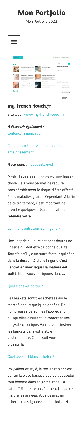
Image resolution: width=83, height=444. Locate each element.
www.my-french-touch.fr (44, 114)
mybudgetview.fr (41, 164)
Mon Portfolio (42, 12)
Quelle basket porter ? (25, 286)
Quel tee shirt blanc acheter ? (31, 356)
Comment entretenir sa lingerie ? (34, 228)
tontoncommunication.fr (27, 133)
